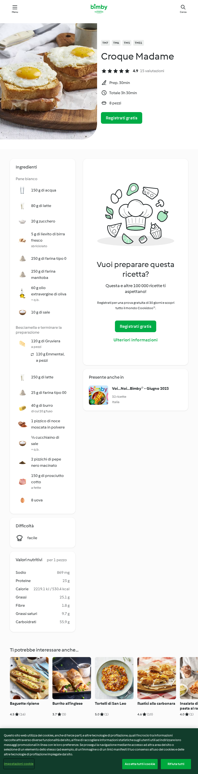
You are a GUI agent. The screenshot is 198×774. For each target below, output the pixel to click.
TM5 (127, 43)
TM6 (116, 43)
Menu (15, 12)
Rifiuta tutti (176, 764)
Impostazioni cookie (18, 764)
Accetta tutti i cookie (140, 764)
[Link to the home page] (99, 9)
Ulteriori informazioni (135, 340)
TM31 (138, 43)
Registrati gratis (121, 118)
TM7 (105, 43)
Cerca (183, 12)
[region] (99, 751)
